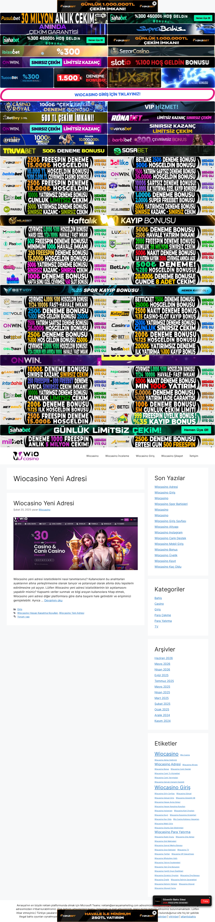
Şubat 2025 (162, 703)
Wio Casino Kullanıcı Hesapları (186, 819)
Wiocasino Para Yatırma (172, 832)
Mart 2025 (162, 698)
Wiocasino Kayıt (165, 561)
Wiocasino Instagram (169, 532)
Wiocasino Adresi (166, 487)
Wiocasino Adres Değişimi (166, 760)
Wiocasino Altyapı (166, 526)
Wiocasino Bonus (166, 549)
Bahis (158, 598)
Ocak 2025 (162, 709)
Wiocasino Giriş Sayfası (170, 521)
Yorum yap (23, 616)
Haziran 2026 (164, 658)
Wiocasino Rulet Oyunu (164, 837)
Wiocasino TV (183, 850)
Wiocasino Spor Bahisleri (171, 504)
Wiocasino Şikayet (172, 455)
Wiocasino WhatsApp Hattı (166, 858)
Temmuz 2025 (164, 681)
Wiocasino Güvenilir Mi (185, 798)
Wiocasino (92, 455)
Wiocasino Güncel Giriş (164, 798)
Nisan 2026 (162, 669)
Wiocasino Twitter (162, 854)
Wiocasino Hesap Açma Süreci (167, 802)
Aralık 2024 (162, 715)
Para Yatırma (163, 621)
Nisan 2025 (162, 692)
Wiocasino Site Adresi (185, 837)
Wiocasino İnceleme (117, 455)
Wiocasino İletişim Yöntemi (166, 884)
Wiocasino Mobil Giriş (169, 544)
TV (156, 626)
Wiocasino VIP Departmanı (182, 854)
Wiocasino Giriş (145, 455)
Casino (159, 603)
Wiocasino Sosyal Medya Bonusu (168, 845)
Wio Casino (185, 755)
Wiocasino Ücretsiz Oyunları (167, 875)
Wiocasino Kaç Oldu (168, 566)
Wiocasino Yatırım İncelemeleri (167, 862)
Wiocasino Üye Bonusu (190, 875)
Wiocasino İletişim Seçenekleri (184, 880)
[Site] (53, 162)
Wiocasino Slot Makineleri (165, 841)
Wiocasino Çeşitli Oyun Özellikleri (169, 871)
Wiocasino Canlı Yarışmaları (166, 778)
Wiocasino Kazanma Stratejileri (183, 815)
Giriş (19, 609)
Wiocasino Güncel (183, 793)
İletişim (194, 455)
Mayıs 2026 (162, 663)
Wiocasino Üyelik (166, 555)
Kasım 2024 (163, 721)
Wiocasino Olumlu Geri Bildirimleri (169, 828)
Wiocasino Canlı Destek (170, 538)
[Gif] (107, 220)
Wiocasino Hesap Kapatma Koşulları (37, 612)
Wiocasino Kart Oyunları (184, 811)
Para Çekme (163, 615)
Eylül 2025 (161, 675)
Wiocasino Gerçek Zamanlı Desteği (169, 782)
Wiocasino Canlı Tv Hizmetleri (167, 773)
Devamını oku (53, 600)
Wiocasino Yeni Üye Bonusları (167, 867)
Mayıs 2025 (162, 686)
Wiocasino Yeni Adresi (43, 503)
